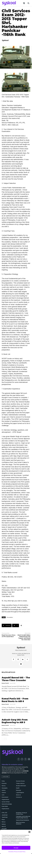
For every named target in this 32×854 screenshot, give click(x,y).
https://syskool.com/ (21, 650)
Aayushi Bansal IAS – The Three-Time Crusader (16, 678)
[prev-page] (3, 739)
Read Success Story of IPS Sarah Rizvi (8, 635)
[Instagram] (18, 659)
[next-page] (5, 739)
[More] (21, 625)
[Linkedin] (22, 659)
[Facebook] (13, 659)
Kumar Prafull (5, 683)
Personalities (10, 617)
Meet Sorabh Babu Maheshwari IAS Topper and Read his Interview (24, 637)
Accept (16, 848)
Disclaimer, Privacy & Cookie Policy (16, 851)
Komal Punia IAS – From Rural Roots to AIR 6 (15, 700)
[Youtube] (21, 664)
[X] (27, 659)
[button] (29, 832)
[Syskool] (6, 656)
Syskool (5, 40)
